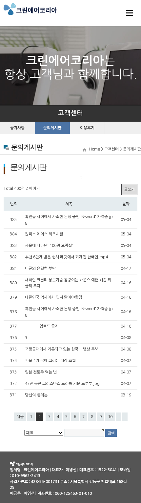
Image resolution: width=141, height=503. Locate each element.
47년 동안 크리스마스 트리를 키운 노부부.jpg (62, 384)
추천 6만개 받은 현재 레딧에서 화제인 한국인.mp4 (66, 257)
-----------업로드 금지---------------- (52, 326)
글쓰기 (129, 189)
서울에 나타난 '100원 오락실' (49, 246)
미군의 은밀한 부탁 (40, 269)
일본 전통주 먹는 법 (41, 372)
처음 (20, 417)
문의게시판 (52, 128)
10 (110, 417)
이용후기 (87, 128)
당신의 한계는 (36, 395)
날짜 (126, 204)
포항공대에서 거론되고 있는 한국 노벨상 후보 (61, 349)
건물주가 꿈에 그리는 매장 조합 (50, 361)
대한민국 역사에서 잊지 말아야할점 (53, 297)
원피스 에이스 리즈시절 (44, 234)
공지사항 (17, 128)
